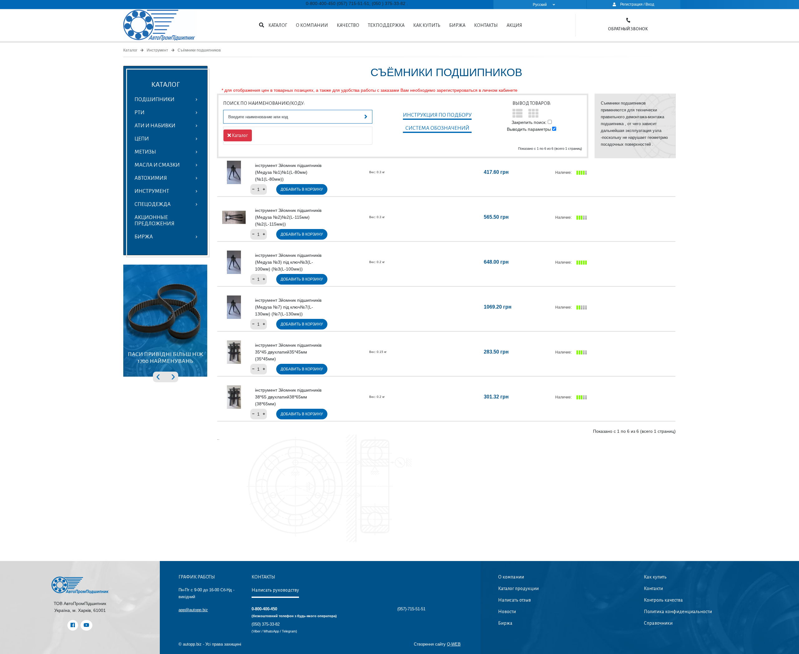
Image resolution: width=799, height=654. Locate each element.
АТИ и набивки (155, 126)
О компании (312, 25)
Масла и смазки (157, 165)
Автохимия (151, 178)
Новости (507, 611)
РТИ (140, 112)
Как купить (426, 25)
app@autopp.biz (193, 610)
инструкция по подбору (437, 115)
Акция (514, 25)
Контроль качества (663, 600)
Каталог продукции (518, 588)
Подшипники (154, 99)
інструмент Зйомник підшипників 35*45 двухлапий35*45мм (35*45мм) (288, 352)
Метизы (145, 152)
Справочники (658, 623)
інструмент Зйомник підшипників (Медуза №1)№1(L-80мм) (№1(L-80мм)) (288, 172)
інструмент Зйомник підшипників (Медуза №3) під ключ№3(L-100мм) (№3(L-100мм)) (288, 262)
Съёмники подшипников (199, 50)
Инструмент (157, 50)
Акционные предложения (154, 221)
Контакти (653, 588)
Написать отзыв (514, 600)
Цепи (142, 139)
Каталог (277, 25)
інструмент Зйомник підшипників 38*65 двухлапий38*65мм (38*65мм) (288, 397)
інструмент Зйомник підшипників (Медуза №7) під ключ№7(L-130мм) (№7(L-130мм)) (288, 307)
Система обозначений (437, 128)
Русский (540, 4)
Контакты (486, 25)
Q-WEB (454, 644)
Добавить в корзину (302, 189)
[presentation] (158, 375)
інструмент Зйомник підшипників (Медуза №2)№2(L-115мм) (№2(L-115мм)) (288, 217)
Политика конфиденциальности (678, 611)
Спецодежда (153, 204)
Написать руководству (275, 590)
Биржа (457, 25)
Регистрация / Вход (636, 4)
